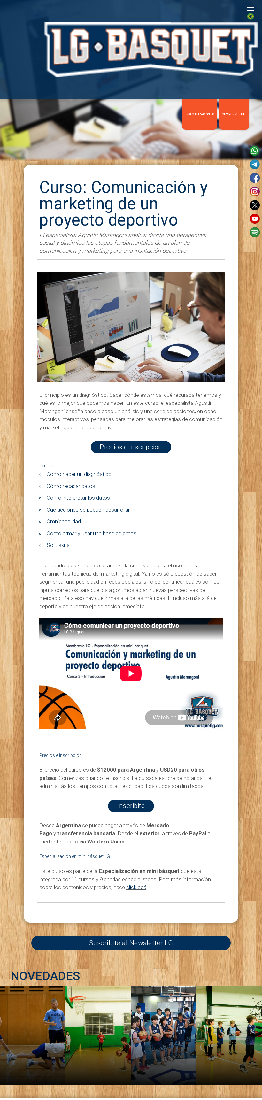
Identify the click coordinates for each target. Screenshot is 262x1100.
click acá (136, 887)
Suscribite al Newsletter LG (131, 943)
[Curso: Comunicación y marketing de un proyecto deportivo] (130, 380)
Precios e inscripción (131, 447)
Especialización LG (199, 114)
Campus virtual (234, 114)
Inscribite (131, 806)
